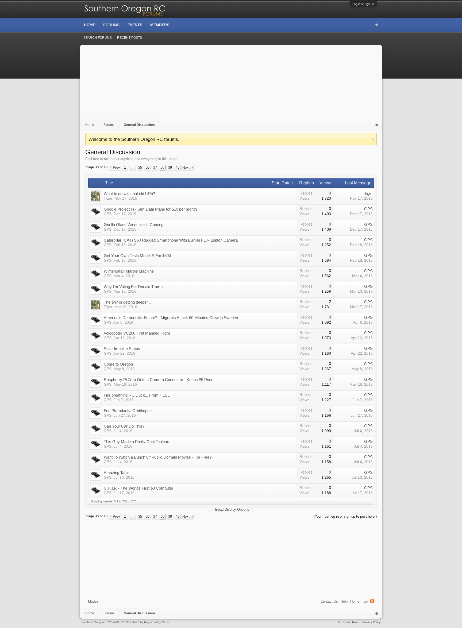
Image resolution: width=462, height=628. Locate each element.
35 (140, 167)
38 (162, 167)
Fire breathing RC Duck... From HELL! (137, 395)
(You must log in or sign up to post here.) (345, 516)
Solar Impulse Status (122, 348)
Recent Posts (129, 38)
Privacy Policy (371, 622)
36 (147, 167)
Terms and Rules (348, 622)
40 (177, 167)
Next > (187, 167)
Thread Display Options (231, 509)
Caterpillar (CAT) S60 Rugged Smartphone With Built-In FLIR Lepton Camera (171, 240)
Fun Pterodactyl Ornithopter (128, 410)
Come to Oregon (118, 364)
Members (159, 25)
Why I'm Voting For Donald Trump (133, 286)
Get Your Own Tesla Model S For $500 (137, 255)
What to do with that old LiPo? (129, 193)
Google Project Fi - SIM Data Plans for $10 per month (150, 209)
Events (135, 25)
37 (155, 167)
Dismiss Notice (373, 139)
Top (365, 601)
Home (354, 601)
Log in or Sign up (363, 4)
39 (170, 167)
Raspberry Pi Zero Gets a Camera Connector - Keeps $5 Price (158, 379)
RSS (372, 601)
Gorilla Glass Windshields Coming (133, 224)
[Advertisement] (231, 84)
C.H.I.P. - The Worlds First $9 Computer (138, 488)
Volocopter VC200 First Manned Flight (137, 333)
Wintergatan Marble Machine (129, 271)
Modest (93, 601)
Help (344, 601)
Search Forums (97, 38)
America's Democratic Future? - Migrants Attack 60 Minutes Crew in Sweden (171, 317)
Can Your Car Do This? (124, 426)
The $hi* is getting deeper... (127, 302)
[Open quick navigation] (377, 125)
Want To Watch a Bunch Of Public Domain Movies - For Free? (157, 457)
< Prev (115, 167)
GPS (107, 214)
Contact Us (329, 601)
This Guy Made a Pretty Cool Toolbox (136, 441)
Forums (111, 25)
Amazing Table (116, 472)
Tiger (108, 198)
